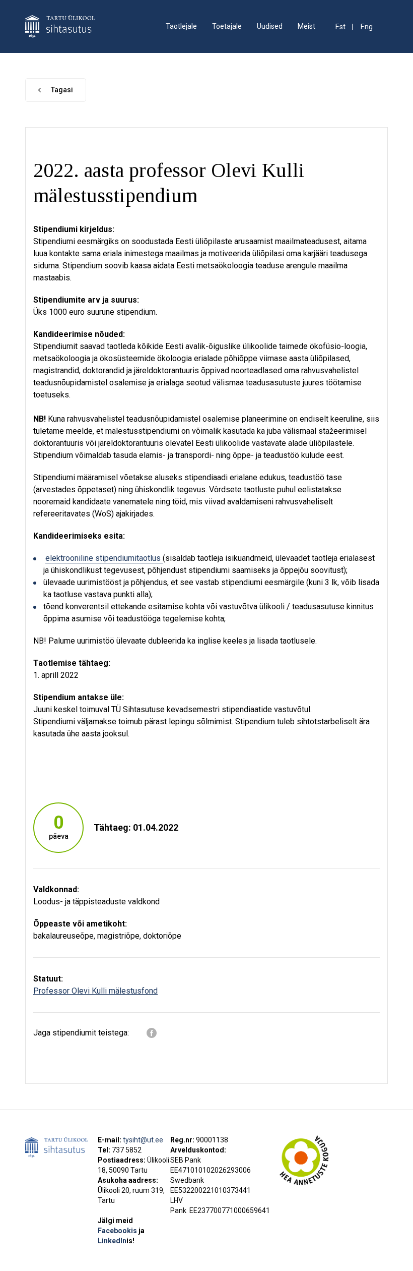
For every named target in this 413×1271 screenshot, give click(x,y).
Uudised (270, 26)
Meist (306, 26)
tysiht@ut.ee (143, 1140)
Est (340, 27)
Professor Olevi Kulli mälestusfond (95, 991)
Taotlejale (181, 26)
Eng (367, 27)
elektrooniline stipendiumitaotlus (104, 558)
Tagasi (62, 90)
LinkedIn (116, 1241)
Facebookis (118, 1231)
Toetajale (227, 26)
